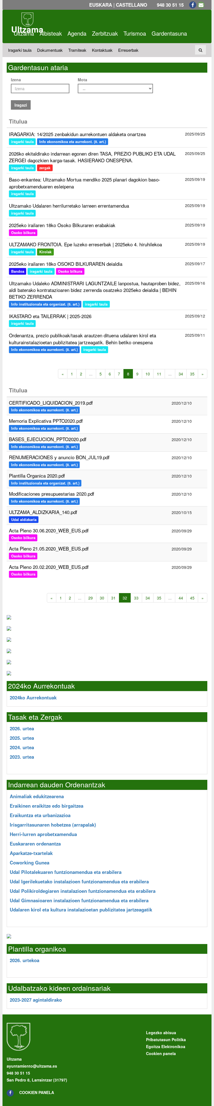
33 (136, 598)
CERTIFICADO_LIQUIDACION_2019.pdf (51, 402)
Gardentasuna (169, 33)
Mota (82, 79)
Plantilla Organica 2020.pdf (37, 475)
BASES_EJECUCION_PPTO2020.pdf (47, 439)
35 (192, 374)
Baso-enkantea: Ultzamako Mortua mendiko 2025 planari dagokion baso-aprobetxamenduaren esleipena (84, 183)
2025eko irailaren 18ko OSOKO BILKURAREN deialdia (65, 263)
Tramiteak (77, 50)
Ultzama (24, 33)
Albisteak (51, 33)
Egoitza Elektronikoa (165, 1046)
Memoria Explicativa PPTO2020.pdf (46, 420)
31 (113, 598)
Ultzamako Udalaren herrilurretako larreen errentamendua (69, 205)
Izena (16, 79)
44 (181, 598)
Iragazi (20, 105)
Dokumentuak (50, 50)
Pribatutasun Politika (166, 1039)
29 (90, 598)
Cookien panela (36, 1092)
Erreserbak (128, 50)
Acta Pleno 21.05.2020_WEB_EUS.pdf (49, 548)
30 (102, 598)
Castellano (131, 4)
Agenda (76, 33)
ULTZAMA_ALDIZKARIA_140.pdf (43, 511)
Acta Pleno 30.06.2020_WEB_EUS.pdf (49, 530)
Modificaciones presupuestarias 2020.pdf (51, 493)
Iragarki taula (19, 50)
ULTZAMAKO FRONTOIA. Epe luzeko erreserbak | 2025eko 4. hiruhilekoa (85, 244)
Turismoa (134, 33)
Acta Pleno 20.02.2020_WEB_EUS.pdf (49, 566)
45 (192, 598)
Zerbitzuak (105, 33)
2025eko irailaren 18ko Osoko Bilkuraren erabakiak (62, 225)
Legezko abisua (161, 1032)
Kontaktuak (102, 50)
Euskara (100, 4)
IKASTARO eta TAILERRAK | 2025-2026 (50, 316)
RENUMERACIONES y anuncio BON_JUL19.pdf (59, 457)
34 (181, 374)
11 (159, 374)
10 (147, 374)
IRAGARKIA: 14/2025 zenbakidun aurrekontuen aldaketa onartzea (77, 134)
